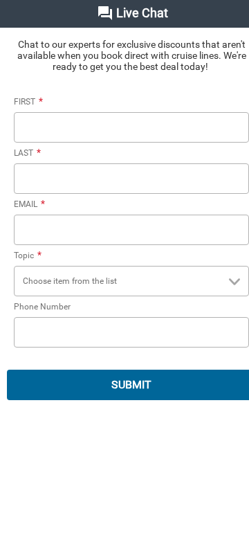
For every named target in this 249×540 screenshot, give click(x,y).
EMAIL (29, 204)
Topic (28, 255)
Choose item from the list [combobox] (70, 281)
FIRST (28, 102)
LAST (27, 153)
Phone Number (42, 307)
